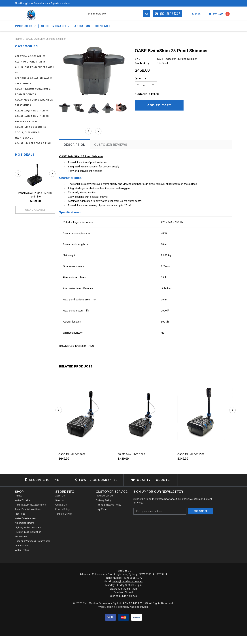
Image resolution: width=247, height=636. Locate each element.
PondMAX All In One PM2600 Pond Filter (35, 195)
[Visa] (110, 617)
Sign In (196, 13)
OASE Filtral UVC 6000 (72, 454)
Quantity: (141, 78)
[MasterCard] (123, 617)
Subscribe (201, 511)
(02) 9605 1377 (169, 13)
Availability (142, 63)
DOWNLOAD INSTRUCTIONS (76, 346)
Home (18, 38)
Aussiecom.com (139, 606)
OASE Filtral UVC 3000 (131, 454)
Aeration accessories (30, 56)
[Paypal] (136, 617)
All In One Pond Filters (30, 61)
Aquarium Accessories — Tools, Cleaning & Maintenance (32, 132)
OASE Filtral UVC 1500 (191, 454)
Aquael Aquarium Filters (32, 110)
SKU (137, 58)
